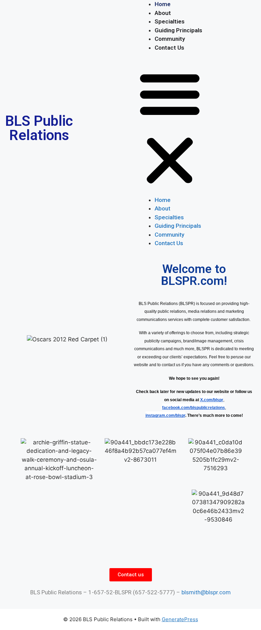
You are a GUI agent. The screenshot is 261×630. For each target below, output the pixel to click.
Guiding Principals (178, 30)
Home (163, 4)
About (163, 13)
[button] (169, 128)
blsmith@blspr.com (206, 592)
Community (170, 38)
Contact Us (169, 47)
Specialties (170, 21)
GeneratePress (180, 619)
